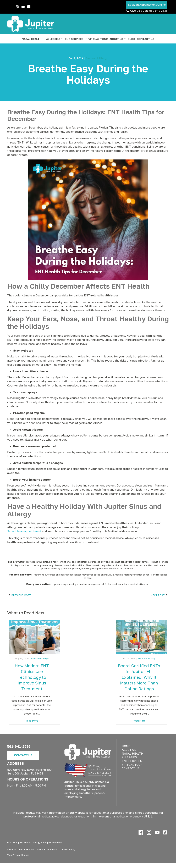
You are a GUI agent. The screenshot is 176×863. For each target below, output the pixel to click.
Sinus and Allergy (97, 58)
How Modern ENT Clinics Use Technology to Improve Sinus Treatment (32, 677)
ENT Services (74, 38)
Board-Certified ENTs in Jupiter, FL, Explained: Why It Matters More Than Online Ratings (139, 677)
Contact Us (145, 38)
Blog (131, 38)
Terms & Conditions (47, 849)
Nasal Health (31, 38)
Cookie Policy (68, 849)
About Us (116, 38)
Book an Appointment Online (147, 4)
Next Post (158, 595)
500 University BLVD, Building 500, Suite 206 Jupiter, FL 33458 (29, 771)
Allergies (53, 38)
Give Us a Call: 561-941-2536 (148, 10)
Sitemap (11, 849)
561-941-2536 (19, 746)
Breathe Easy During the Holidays (88, 74)
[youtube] (157, 832)
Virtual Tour (98, 38)
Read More (31, 720)
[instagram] (149, 832)
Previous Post (21, 595)
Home (126, 746)
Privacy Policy (26, 849)
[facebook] (28, 6)
